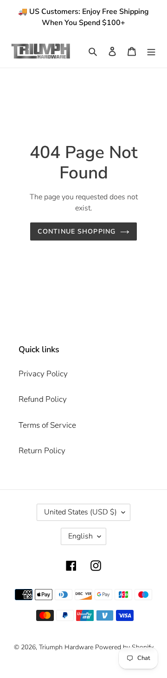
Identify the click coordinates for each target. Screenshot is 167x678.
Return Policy (42, 450)
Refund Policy (43, 399)
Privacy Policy (43, 373)
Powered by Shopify (124, 647)
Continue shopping (77, 231)
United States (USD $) (80, 512)
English (80, 536)
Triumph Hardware (66, 647)
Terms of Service (47, 425)
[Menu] (151, 51)
